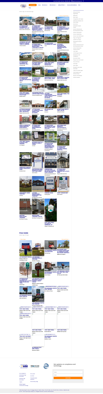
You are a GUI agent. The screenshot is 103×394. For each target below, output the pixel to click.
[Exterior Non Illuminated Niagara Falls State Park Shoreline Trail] (25, 277)
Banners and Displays (77, 75)
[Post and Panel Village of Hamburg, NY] (51, 221)
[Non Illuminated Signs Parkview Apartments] (25, 124)
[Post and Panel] (63, 287)
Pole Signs (23, 233)
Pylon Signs (75, 65)
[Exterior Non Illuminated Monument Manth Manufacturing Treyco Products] (38, 24)
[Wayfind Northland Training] (25, 214)
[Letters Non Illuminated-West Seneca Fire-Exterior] (38, 108)
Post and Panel (76, 61)
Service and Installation (72, 5)
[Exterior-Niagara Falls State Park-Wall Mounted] (25, 108)
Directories (75, 24)
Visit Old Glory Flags (34, 381)
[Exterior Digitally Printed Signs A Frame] (38, 140)
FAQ (79, 5)
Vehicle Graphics (76, 77)
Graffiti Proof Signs (77, 39)
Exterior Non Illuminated (78, 36)
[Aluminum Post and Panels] (38, 346)
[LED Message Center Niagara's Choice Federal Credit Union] (38, 277)
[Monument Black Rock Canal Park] (51, 76)
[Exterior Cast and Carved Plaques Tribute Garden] (25, 40)
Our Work (32, 375)
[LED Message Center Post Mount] (38, 301)
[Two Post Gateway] (25, 335)
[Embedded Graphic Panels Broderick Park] (25, 166)
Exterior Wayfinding (77, 34)
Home (39, 5)
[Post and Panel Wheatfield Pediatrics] (51, 61)
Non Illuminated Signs (29, 11)
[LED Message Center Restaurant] (51, 271)
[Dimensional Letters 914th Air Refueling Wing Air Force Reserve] (51, 167)
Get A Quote (32, 5)
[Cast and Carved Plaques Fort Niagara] (25, 140)
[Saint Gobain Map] (63, 191)
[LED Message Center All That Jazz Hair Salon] (63, 270)
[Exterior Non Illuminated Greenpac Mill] (25, 60)
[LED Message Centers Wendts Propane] (38, 255)
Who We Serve (52, 5)
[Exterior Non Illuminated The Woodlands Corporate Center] (38, 43)
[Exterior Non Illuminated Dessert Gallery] (25, 24)
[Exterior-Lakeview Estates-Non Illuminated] (63, 61)
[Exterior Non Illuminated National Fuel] (51, 25)
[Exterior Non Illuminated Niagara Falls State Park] (63, 167)
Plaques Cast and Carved (78, 59)
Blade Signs (75, 17)
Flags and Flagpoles (77, 37)
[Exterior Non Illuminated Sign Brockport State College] (51, 124)
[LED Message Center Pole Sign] (51, 335)
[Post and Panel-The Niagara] (63, 92)
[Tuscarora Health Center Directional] (38, 91)
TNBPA (20, 382)
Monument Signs (76, 58)
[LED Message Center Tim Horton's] (51, 249)
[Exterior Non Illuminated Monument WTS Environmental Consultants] (51, 142)
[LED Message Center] (25, 255)
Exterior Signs (22, 11)
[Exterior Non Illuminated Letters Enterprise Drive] (25, 76)
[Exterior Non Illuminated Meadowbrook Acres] (38, 124)
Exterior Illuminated (77, 32)
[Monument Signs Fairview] (25, 191)
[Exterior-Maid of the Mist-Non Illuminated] (38, 61)
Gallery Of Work (61, 5)
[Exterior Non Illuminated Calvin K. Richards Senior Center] (63, 25)
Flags (30, 7)
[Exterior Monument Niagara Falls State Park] (63, 75)
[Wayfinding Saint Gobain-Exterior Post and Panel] (38, 167)
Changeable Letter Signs (78, 19)
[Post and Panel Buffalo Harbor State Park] (25, 91)
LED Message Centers (77, 53)
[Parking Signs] (51, 191)
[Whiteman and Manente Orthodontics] (63, 124)
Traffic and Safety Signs (78, 70)
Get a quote (32, 373)
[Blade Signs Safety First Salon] (63, 108)
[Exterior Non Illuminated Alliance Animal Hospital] (63, 145)
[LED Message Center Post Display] (25, 294)
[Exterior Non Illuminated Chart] (51, 42)
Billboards (75, 15)
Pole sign (27, 235)
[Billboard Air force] (51, 108)
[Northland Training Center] (38, 214)
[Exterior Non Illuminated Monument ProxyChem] (38, 76)
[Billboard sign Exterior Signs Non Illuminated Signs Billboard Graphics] (63, 248)
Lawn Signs (75, 51)
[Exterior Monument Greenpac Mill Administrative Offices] (63, 43)
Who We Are (44, 5)
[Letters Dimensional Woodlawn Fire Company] (38, 191)
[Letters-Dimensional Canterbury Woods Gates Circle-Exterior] (51, 92)
